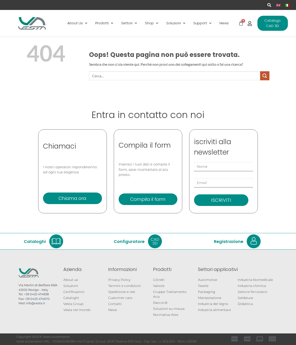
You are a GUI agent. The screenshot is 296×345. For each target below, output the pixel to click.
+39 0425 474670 (37, 299)
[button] (269, 5)
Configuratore (129, 241)
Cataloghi (35, 241)
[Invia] (264, 75)
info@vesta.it (35, 303)
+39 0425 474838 (36, 294)
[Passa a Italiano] (287, 5)
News (224, 23)
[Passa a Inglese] (278, 5)
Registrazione (228, 241)
